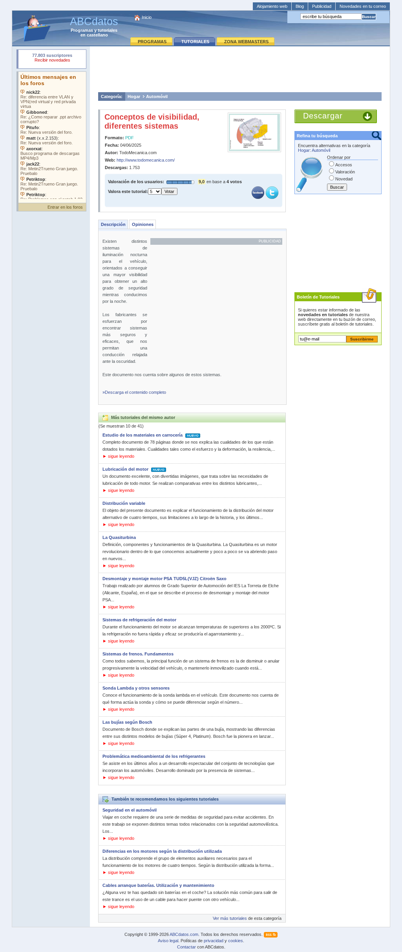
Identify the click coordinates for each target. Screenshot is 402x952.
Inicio (147, 17)
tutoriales (107, 30)
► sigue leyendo (118, 456)
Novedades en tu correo (363, 6)
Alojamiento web (272, 6)
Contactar (186, 947)
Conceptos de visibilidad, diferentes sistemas (151, 121)
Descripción (113, 224)
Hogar (134, 96)
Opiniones (142, 224)
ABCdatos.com (184, 934)
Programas (82, 30)
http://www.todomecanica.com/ (146, 160)
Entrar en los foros (65, 207)
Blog (300, 6)
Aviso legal (168, 940)
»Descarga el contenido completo (134, 392)
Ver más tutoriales (230, 918)
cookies (235, 940)
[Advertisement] (240, 69)
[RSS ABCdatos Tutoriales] (271, 934)
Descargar (323, 115)
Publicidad (321, 6)
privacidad (213, 940)
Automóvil (157, 96)
